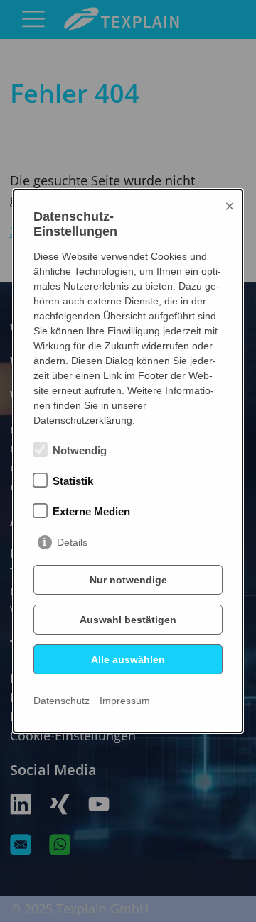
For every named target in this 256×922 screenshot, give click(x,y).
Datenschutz (61, 700)
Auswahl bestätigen (128, 619)
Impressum (125, 700)
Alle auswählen (128, 659)
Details (72, 542)
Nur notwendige (128, 580)
